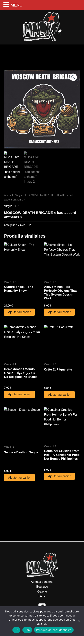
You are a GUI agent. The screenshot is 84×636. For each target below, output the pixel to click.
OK (16, 630)
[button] (73, 77)
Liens (42, 596)
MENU (16, 5)
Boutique (42, 586)
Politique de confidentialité (54, 630)
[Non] (79, 621)
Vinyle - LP (21, 195)
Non (27, 630)
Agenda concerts (42, 581)
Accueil (8, 195)
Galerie (42, 591)
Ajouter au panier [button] (19, 312)
